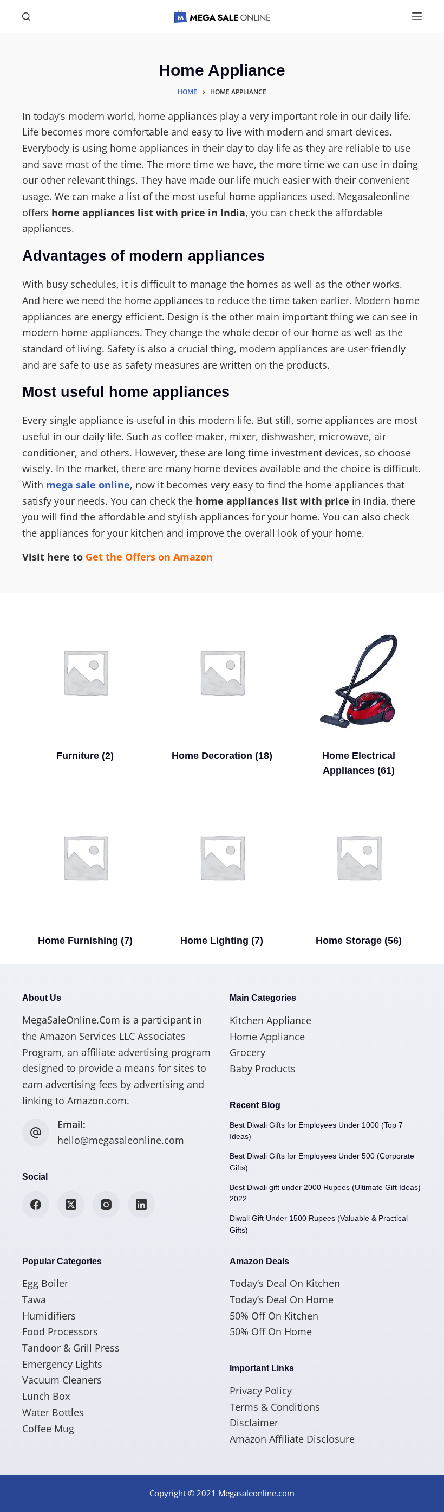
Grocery (247, 1052)
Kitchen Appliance (270, 1020)
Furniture (85, 755)
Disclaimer (254, 1422)
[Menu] (417, 16)
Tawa (34, 1299)
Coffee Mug (48, 1428)
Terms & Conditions (275, 1406)
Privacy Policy (261, 1390)
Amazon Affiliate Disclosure (292, 1438)
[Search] (26, 16)
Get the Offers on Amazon (149, 556)
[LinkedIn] (141, 1204)
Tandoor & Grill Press (71, 1347)
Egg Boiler (45, 1283)
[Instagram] (106, 1204)
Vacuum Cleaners (62, 1379)
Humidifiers (49, 1315)
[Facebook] (35, 1204)
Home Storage (359, 940)
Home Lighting (221, 940)
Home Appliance (267, 1036)
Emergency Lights (62, 1364)
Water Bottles (53, 1412)
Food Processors (60, 1331)
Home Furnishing (85, 940)
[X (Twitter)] (70, 1204)
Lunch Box (46, 1395)
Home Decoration (222, 755)
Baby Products (263, 1068)
